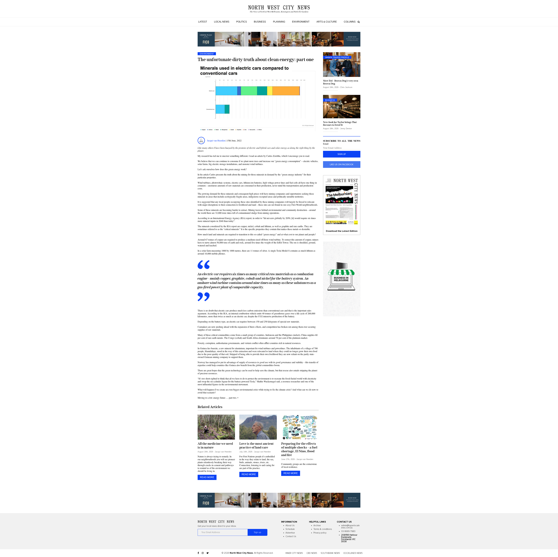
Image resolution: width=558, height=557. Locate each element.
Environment (301, 21)
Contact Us (291, 536)
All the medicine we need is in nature (215, 445)
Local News (221, 21)
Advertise (290, 533)
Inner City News (294, 553)
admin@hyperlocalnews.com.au (350, 526)
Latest (202, 21)
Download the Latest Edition (341, 231)
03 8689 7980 (348, 531)
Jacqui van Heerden (216, 140)
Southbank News (330, 553)
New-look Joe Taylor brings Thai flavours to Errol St (340, 123)
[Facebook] (198, 553)
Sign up (342, 154)
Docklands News (353, 553)
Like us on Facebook (341, 164)
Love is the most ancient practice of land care (256, 445)
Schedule (290, 529)
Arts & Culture (326, 21)
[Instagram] (203, 553)
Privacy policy (319, 533)
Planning (279, 21)
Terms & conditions (322, 529)
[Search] (358, 21)
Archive (317, 525)
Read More (207, 477)
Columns (350, 21)
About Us (290, 525)
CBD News (311, 553)
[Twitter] (207, 553)
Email (325, 143)
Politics (241, 21)
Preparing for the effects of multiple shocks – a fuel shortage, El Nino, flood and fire (299, 449)
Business (260, 21)
